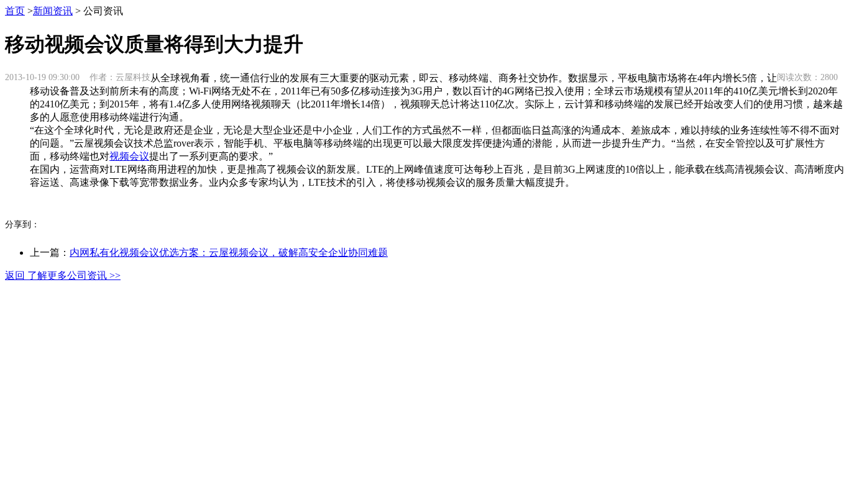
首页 (15, 11)
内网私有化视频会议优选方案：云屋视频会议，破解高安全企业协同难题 (229, 252)
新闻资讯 (53, 11)
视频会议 (129, 156)
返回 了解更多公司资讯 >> (63, 275)
